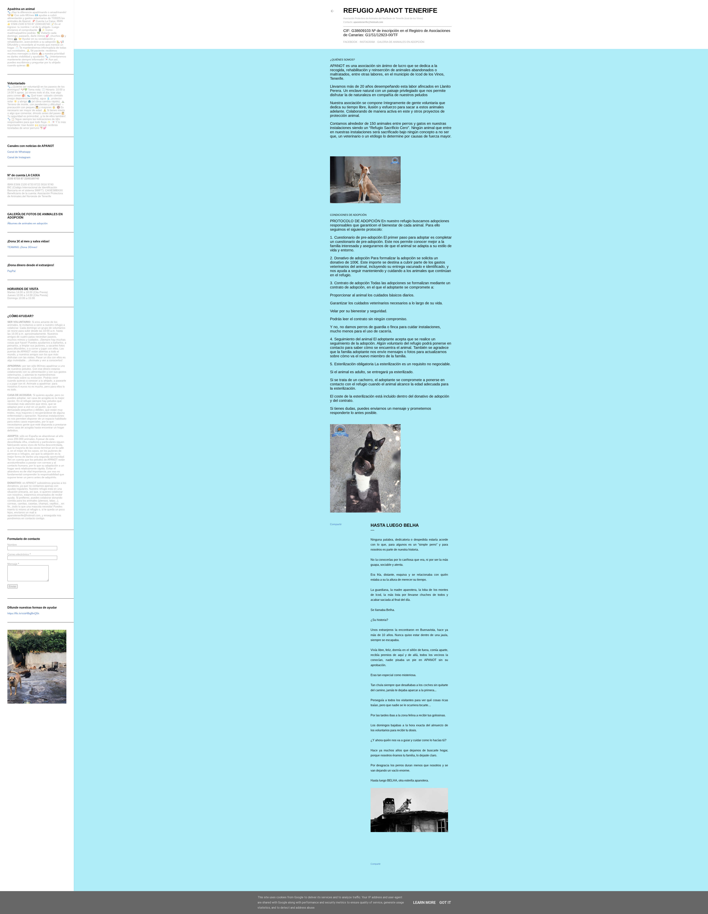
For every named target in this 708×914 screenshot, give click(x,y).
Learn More (424, 902)
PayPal (11, 270)
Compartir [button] (336, 524)
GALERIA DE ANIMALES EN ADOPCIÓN (400, 41)
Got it (445, 902)
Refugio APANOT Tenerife (390, 10)
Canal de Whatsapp (18, 151)
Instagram (367, 41)
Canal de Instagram (18, 157)
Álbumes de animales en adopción (27, 223)
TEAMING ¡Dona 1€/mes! (22, 247)
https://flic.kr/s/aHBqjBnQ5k (23, 613)
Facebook (350, 41)
